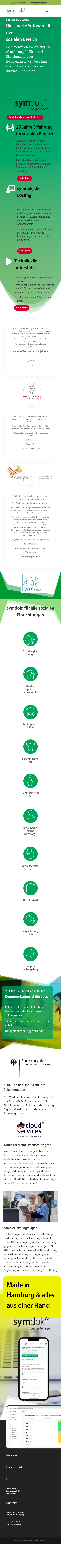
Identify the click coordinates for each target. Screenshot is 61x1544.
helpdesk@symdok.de (13, 1524)
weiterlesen (24, 178)
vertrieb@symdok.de (13, 1522)
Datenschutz (15, 1467)
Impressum (14, 1455)
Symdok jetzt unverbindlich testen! (25, 117)
